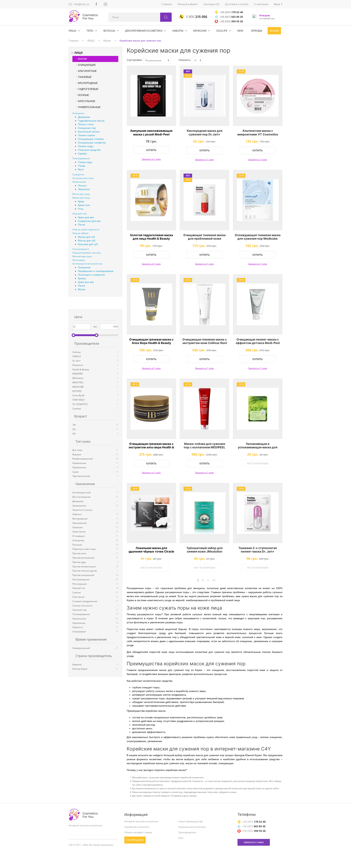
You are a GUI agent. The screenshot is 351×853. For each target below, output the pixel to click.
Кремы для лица (81, 197)
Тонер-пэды (85, 162)
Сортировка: (134, 60)
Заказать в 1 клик (151, 159)
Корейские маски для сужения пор (140, 40)
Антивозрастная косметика (87, 263)
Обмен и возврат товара (138, 832)
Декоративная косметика (143, 30)
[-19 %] (204, 513)
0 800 (196, 16)
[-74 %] (151, 304)
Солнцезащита (80, 249)
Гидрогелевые (88, 89)
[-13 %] (258, 96)
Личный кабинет (187, 4)
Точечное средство (89, 149)
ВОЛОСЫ (109, 30)
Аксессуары (78, 260)
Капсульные (86, 101)
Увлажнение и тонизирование (96, 271)
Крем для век (86, 217)
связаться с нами (254, 842)
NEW (240, 30)
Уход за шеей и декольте (85, 229)
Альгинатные (87, 70)
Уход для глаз (79, 213)
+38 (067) (231, 16)
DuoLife (221, 30)
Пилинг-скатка (86, 135)
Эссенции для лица (83, 178)
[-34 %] (258, 200)
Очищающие (87, 64)
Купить (151, 150)
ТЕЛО (89, 30)
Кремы (82, 278)
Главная (167, 4)
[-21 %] (204, 409)
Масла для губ (86, 240)
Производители (187, 832)
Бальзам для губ (88, 244)
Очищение (78, 113)
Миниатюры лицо (82, 256)
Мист (81, 169)
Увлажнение (79, 181)
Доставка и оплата (236, 4)
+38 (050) (231, 21)
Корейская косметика (136, 827)
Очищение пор (87, 127)
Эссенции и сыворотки (91, 274)
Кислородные (88, 83)
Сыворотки (78, 174)
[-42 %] (151, 200)
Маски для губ (86, 236)
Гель (80, 208)
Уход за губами (80, 233)
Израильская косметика (192, 827)
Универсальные (89, 107)
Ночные (83, 95)
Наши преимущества (190, 821)
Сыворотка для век (89, 221)
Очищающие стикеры (91, 138)
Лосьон (82, 185)
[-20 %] (204, 304)
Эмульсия (84, 189)
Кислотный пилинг (89, 131)
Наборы (177, 30)
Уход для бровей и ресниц (86, 252)
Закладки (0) (211, 4)
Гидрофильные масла (91, 120)
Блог (181, 837)
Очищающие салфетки (92, 142)
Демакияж (84, 117)
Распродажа (135, 840)
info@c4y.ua (81, 4)
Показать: (185, 60)
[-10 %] (258, 304)
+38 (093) (231, 12)
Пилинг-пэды (85, 146)
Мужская (199, 30)
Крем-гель (84, 205)
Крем (81, 201)
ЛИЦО (72, 30)
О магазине (261, 4)
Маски (107, 40)
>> (214, 580)
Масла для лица (81, 194)
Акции (274, 30)
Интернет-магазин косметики (141, 821)
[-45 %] (151, 409)
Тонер (81, 165)
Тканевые (85, 76)
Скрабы (82, 153)
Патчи (81, 224)
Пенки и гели (85, 124)
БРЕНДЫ (256, 30)
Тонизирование (81, 158)
